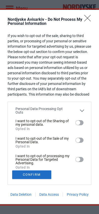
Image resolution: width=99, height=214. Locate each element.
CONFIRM (32, 174)
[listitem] (49, 110)
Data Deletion (20, 194)
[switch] (79, 122)
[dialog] (49, 107)
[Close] (89, 20)
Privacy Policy (78, 194)
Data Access (49, 194)
